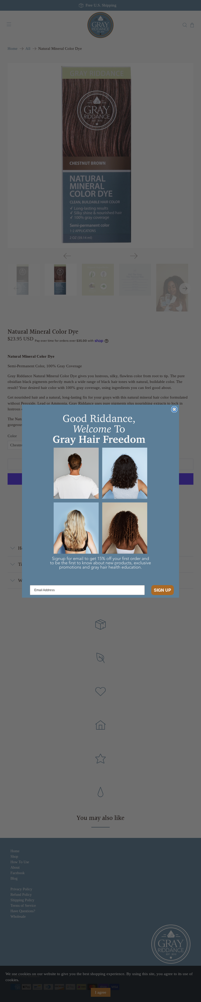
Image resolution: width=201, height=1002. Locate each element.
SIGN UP (162, 590)
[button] (100, 494)
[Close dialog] (174, 409)
